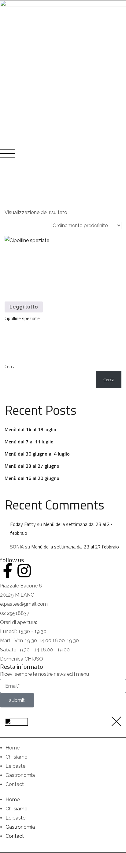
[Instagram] (24, 570)
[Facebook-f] (7, 570)
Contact (15, 784)
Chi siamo (17, 757)
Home (13, 748)
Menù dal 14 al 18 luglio (30, 429)
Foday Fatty (23, 524)
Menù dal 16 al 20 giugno (32, 478)
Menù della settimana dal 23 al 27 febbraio (75, 546)
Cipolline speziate (22, 318)
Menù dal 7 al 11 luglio (29, 441)
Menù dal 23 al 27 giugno (32, 466)
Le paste (15, 766)
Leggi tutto (23, 307)
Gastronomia (20, 775)
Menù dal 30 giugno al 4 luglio (37, 453)
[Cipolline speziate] (33, 264)
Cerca (10, 366)
